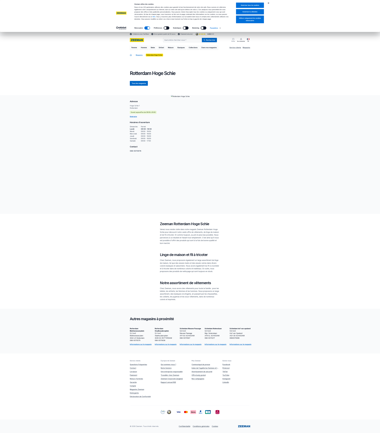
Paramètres (214, 28)
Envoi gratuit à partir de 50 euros (164, 34)
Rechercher (210, 40)
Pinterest (226, 368)
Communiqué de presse (201, 364)
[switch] (166, 28)
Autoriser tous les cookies (250, 5)
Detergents (134, 393)
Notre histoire (166, 368)
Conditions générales (201, 426)
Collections (193, 48)
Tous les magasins (139, 83)
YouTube (225, 375)
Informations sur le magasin (141, 344)
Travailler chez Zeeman (170, 375)
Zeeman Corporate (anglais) (172, 379)
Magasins (246, 48)
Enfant (161, 48)
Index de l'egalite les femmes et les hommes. (205, 368)
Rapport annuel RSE (168, 382)
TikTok (225, 372)
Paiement (133, 375)
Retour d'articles (136, 379)
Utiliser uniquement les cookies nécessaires (250, 19)
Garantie (133, 382)
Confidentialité (184, 426)
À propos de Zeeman (168, 361)
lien (154, 16)
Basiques (181, 48)
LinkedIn (225, 382)
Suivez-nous (226, 361)
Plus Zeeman (196, 361)
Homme (144, 48)
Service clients (235, 48)
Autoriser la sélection (249, 12)
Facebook (226, 364)
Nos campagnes (198, 379)
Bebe (153, 48)
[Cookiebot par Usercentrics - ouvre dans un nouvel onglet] (121, 28)
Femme (134, 48)
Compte (133, 386)
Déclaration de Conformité (140, 397)
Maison (171, 48)
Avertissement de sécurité (202, 372)
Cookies (215, 426)
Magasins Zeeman (137, 389)
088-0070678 (135, 151)
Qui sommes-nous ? (168, 364)
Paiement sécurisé (187, 34)
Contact (133, 368)
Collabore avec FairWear (141, 34)
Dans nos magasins (209, 48)
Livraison (133, 372)
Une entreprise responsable (172, 372)
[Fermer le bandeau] (268, 3)
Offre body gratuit (199, 375)
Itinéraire (133, 117)
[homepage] (137, 40)
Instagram (226, 379)
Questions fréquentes (138, 364)
